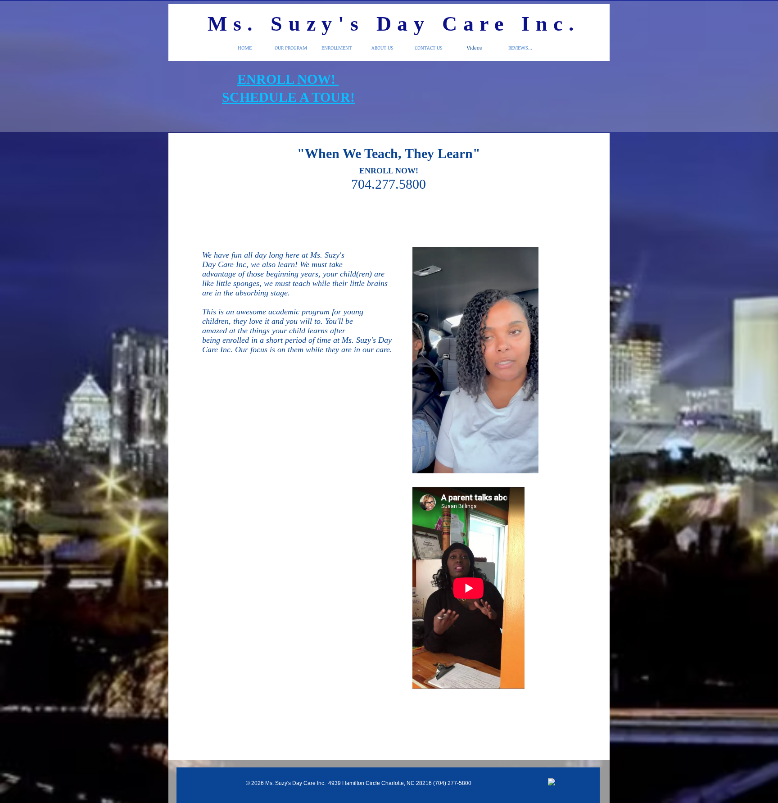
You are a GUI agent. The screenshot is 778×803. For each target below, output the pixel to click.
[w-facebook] (552, 782)
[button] (527, 463)
